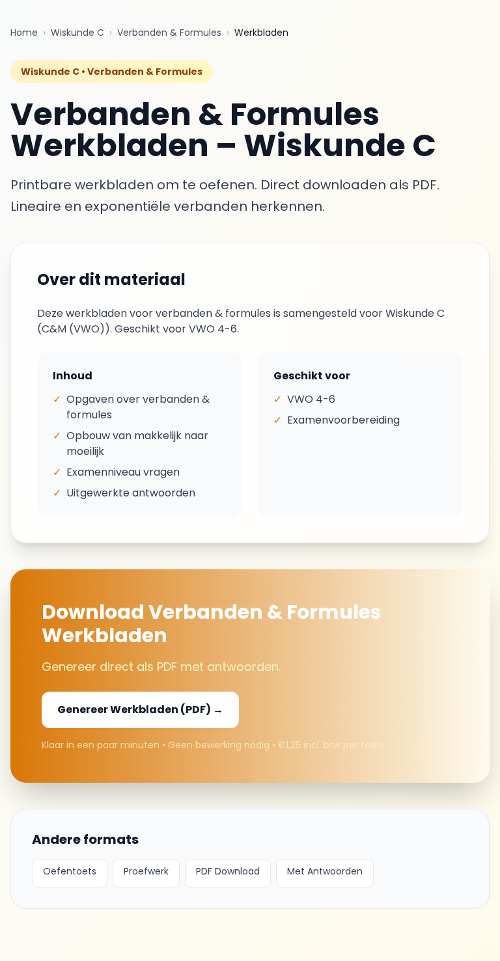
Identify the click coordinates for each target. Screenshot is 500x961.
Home (24, 32)
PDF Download (228, 871)
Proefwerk (146, 871)
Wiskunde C (77, 32)
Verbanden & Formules (169, 32)
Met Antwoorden (325, 871)
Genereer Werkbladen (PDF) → (140, 709)
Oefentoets (69, 871)
